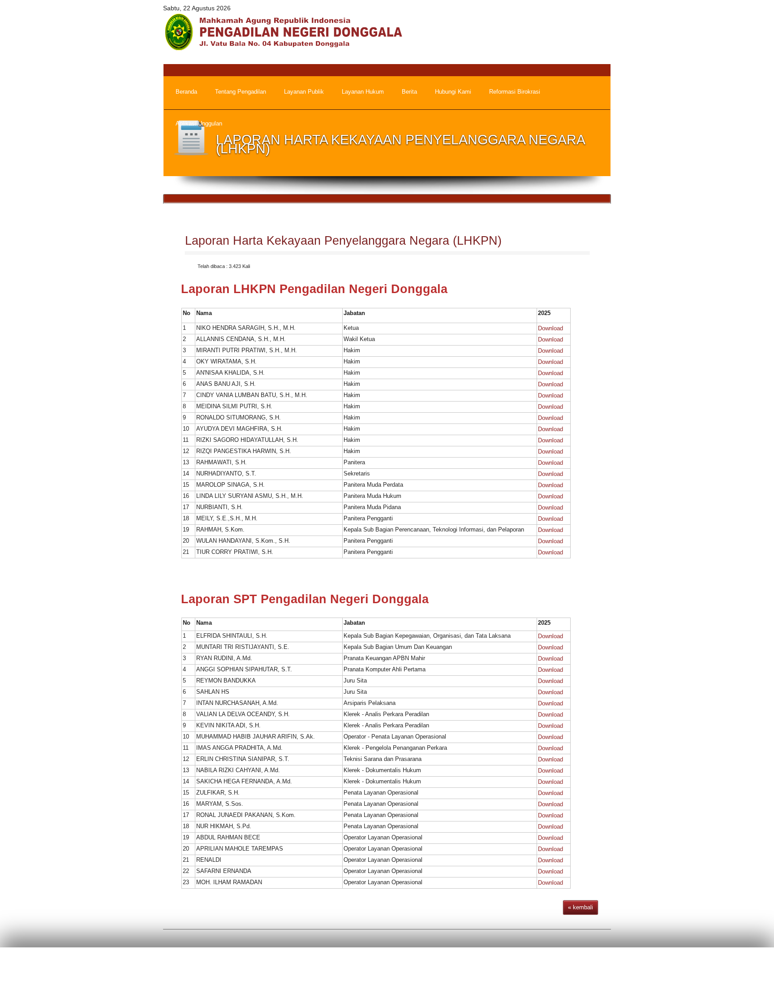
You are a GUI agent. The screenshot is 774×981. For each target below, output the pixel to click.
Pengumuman (478, 965)
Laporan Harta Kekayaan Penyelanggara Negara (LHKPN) (343, 240)
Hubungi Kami (586, 965)
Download (550, 328)
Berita (439, 965)
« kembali (580, 907)
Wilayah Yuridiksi (532, 965)
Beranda (407, 965)
